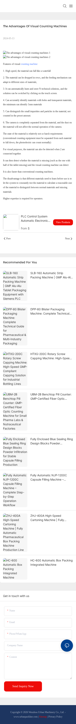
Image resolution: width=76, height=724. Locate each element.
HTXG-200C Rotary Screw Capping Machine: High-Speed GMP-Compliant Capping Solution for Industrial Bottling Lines (50, 356)
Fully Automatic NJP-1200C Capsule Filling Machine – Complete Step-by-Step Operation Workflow (48, 477)
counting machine (29, 64)
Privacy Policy (55, 716)
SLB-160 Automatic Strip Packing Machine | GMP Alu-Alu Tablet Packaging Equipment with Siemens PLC (51, 275)
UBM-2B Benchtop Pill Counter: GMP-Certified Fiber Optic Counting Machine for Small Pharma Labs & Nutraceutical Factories (51, 397)
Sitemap (43, 716)
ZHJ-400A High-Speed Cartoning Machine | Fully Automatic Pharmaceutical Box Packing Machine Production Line (50, 518)
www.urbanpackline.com (25, 716)
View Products (63, 222)
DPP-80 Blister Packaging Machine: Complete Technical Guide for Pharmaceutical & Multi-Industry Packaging (49, 311)
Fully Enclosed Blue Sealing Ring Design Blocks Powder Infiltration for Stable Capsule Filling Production (51, 441)
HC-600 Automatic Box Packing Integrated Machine (51, 562)
